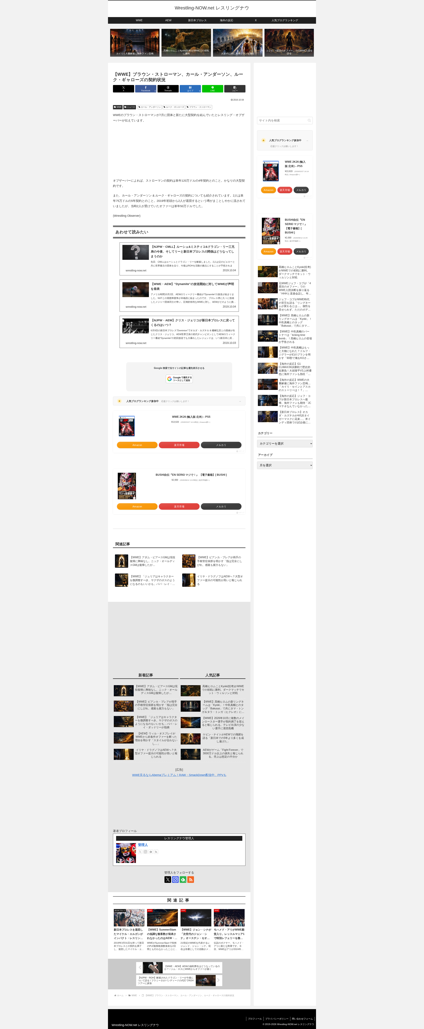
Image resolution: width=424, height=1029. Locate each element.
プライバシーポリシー (277, 1018)
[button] (234, 88)
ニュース (131, 107)
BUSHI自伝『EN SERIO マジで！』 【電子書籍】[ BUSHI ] (191, 474)
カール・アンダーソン (151, 107)
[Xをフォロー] (140, 852)
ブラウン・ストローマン (200, 107)
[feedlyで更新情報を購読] (151, 852)
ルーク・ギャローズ (175, 107)
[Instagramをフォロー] (145, 852)
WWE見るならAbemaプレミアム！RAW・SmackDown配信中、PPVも (179, 775)
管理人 (143, 845)
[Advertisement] (179, 150)
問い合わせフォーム (302, 1018)
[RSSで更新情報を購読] (156, 852)
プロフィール (255, 1018)
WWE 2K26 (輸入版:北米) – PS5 (191, 416)
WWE (119, 107)
